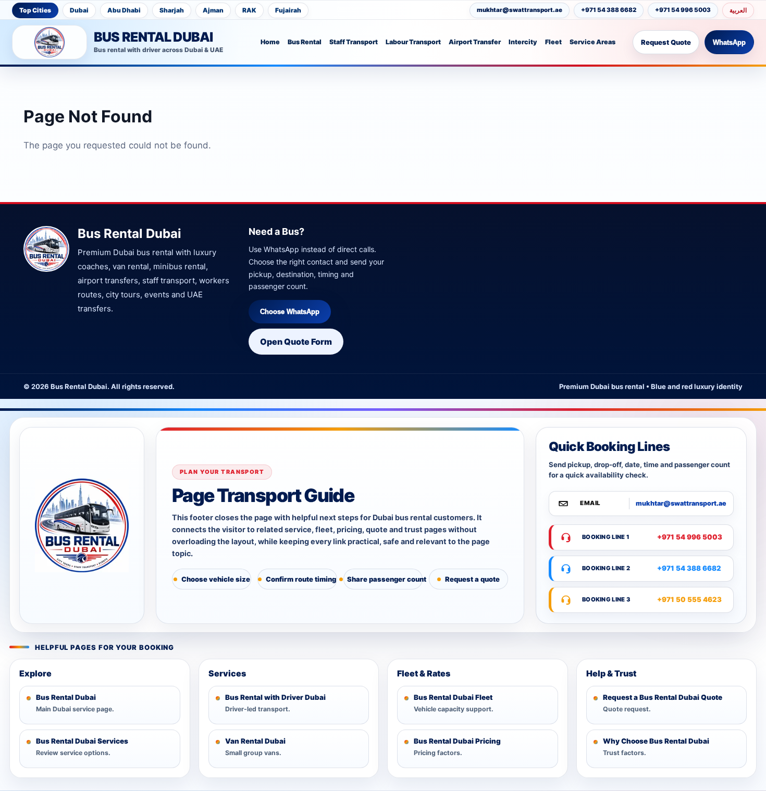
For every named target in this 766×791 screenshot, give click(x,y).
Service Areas (592, 42)
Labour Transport (413, 42)
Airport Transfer (475, 42)
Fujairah (288, 10)
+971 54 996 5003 (683, 10)
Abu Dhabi (124, 10)
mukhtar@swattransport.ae (519, 10)
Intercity (523, 42)
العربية (738, 10)
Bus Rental (305, 42)
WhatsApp (729, 42)
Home (270, 42)
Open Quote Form (296, 341)
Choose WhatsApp (289, 312)
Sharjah (171, 10)
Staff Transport (353, 42)
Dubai (79, 10)
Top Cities (35, 10)
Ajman (213, 10)
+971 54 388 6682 (608, 10)
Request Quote (666, 42)
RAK (249, 10)
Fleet (553, 42)
